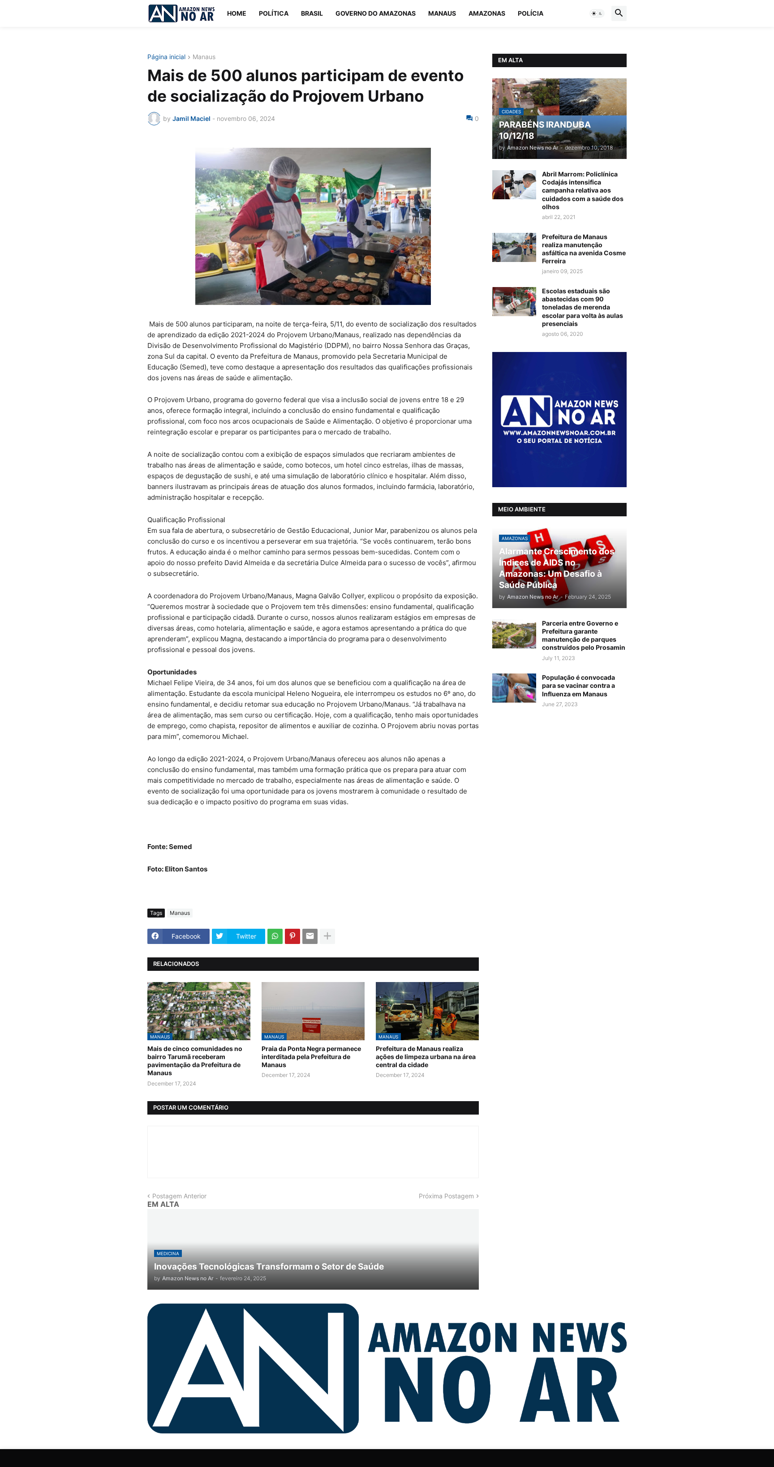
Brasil (312, 13)
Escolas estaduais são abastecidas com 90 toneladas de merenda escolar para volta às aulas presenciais (582, 307)
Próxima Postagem (446, 1196)
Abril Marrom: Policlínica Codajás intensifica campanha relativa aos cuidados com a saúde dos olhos (583, 190)
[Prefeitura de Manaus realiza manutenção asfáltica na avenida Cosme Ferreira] (514, 247)
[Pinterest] (292, 936)
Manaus (442, 13)
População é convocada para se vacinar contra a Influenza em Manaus (578, 685)
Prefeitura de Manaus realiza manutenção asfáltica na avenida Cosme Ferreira (584, 249)
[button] (597, 13)
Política (273, 13)
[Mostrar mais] (327, 936)
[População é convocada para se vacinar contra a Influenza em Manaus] (514, 688)
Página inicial (166, 57)
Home (236, 13)
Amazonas (487, 13)
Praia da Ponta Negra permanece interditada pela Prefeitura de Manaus (311, 1056)
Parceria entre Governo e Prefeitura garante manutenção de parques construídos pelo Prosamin (583, 635)
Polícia (530, 13)
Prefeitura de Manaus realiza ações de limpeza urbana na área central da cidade (426, 1056)
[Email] (310, 936)
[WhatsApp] (275, 936)
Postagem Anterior (179, 1196)
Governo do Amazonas (375, 13)
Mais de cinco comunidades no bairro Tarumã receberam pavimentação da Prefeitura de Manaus (194, 1061)
